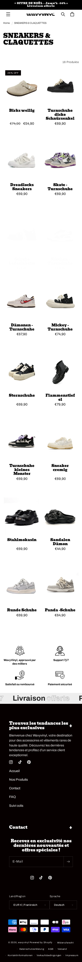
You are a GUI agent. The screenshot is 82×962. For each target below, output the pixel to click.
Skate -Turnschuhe (60, 187)
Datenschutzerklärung (31, 949)
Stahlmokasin (21, 540)
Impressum (71, 955)
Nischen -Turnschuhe (60, 261)
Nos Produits (18, 779)
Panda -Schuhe (60, 610)
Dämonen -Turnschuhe (21, 327)
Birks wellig (22, 111)
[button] (8, 14)
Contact (14, 788)
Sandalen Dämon (60, 542)
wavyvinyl (23, 942)
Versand (62, 949)
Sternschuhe (22, 396)
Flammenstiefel (60, 397)
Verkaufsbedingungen (49, 955)
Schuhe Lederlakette (21, 261)
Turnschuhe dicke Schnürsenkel (60, 115)
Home (6, 23)
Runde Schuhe (22, 610)
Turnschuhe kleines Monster (21, 470)
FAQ (12, 797)
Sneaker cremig (60, 468)
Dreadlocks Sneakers (21, 187)
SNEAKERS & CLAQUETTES (30, 23)
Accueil (14, 771)
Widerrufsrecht (65, 942)
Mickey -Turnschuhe (60, 327)
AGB (51, 949)
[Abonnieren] (68, 861)
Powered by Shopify (41, 942)
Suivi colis (16, 805)
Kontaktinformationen (20, 955)
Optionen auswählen (22, 133)
